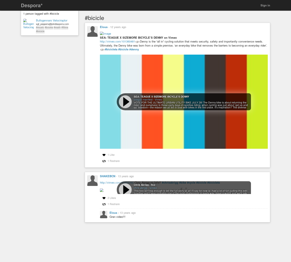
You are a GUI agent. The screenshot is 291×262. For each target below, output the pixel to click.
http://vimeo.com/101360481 (117, 41)
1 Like (111, 154)
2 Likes (112, 198)
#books (49, 27)
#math (57, 27)
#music (40, 27)
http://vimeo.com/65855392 (117, 182)
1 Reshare (114, 161)
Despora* (32, 5)
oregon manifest (143, 99)
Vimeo (158, 99)
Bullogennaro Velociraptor (51, 20)
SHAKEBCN (107, 176)
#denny (134, 49)
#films (64, 27)
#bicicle (40, 31)
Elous (104, 27)
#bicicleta (111, 49)
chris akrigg (140, 187)
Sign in (265, 5)
